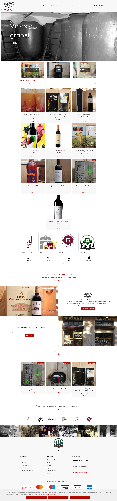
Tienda (48, 462)
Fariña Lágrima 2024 (58, 150)
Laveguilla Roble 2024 (84, 114)
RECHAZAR (58, 497)
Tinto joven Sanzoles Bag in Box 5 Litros (32, 115)
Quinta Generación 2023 (58, 186)
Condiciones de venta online (27, 470)
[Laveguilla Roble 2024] (82, 100)
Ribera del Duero (50, 5)
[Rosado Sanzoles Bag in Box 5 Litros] (82, 135)
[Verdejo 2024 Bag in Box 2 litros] (56, 374)
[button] (93, 6)
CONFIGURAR (36, 497)
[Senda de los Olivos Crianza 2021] (56, 207)
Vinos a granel (40, 5)
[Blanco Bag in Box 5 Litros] (82, 171)
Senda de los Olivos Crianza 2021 (58, 222)
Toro (57, 5)
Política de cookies (50, 494)
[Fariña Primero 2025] (31, 135)
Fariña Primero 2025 (32, 150)
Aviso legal (23, 462)
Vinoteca (49, 473)
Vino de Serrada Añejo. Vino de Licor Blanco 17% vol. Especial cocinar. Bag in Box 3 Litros (84, 390)
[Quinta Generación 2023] (56, 171)
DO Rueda (82, 253)
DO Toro (33, 152)
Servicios (49, 465)
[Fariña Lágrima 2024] (56, 135)
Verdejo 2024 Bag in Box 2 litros (58, 389)
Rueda (67, 5)
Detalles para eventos (52, 470)
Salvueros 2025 (33, 186)
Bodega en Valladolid (88, 308)
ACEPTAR (80, 497)
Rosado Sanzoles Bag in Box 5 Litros (84, 151)
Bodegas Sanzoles (51, 459)
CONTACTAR (29, 335)
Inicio (33, 5)
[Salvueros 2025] (31, 171)
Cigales (62, 5)
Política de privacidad (26, 468)
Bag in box (49, 468)
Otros (72, 5)
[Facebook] (58, 450)
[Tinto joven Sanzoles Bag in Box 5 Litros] (31, 100)
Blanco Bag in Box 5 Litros (84, 186)
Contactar (49, 476)
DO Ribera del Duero (84, 116)
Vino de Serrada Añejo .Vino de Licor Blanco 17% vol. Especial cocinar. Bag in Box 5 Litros (58, 116)
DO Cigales (32, 188)
